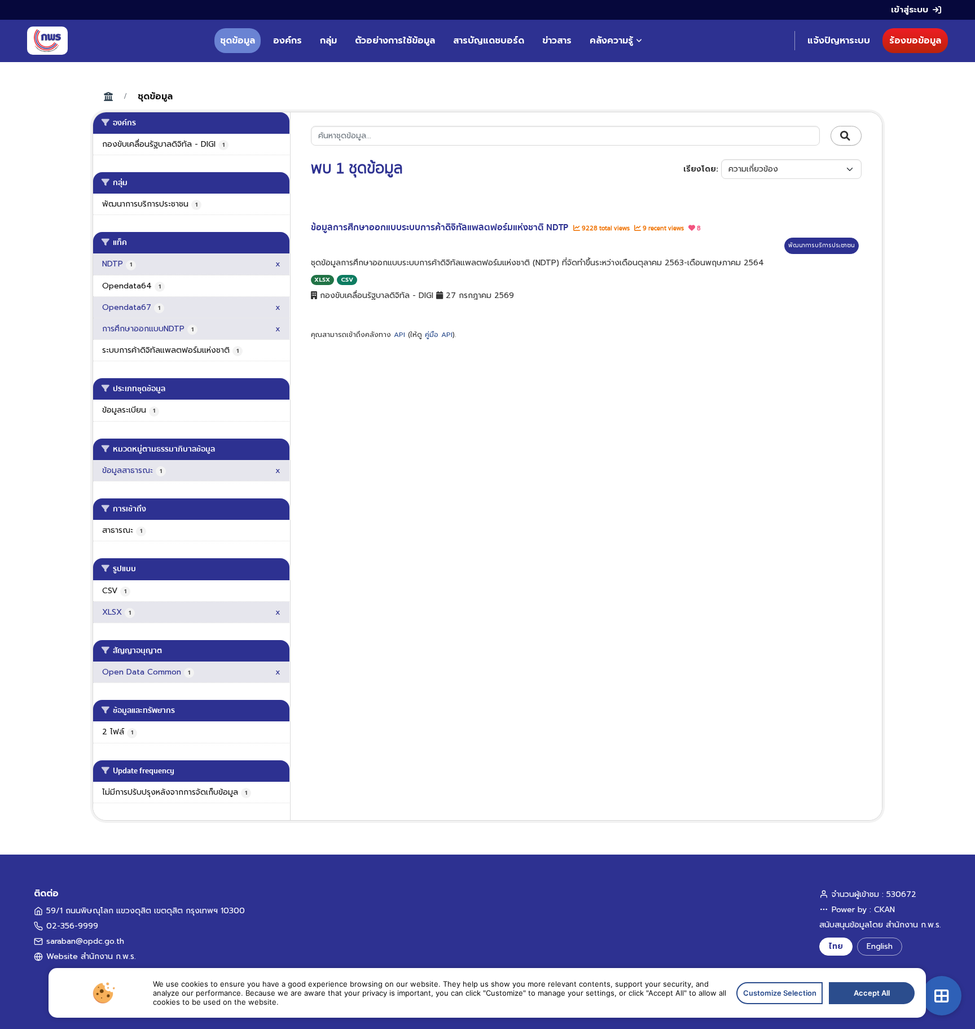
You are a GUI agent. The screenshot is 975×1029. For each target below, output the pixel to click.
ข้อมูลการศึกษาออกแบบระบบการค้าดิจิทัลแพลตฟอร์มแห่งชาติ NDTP (440, 227)
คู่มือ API (439, 335)
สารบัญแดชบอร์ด (488, 40)
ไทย (836, 946)
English (880, 946)
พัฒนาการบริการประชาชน (821, 245)
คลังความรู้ (611, 40)
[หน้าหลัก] (47, 41)
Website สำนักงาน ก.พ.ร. (91, 956)
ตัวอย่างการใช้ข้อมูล (395, 40)
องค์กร (287, 40)
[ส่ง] (846, 136)
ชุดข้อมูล (237, 40)
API (399, 335)
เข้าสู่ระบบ (909, 9)
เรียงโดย (699, 169)
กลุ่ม (328, 40)
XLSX (322, 279)
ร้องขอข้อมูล (915, 40)
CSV (347, 279)
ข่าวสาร (557, 40)
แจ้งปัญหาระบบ (838, 40)
